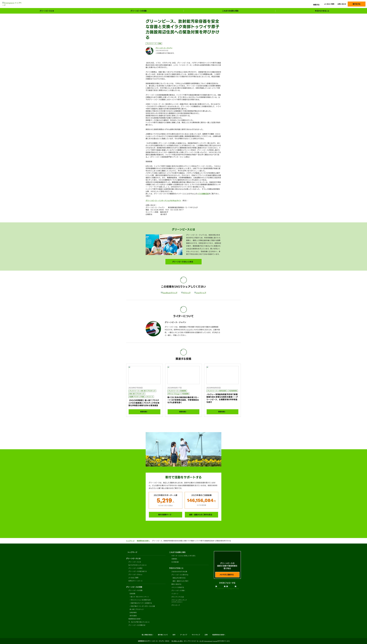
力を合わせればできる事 (179, 571)
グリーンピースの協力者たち (137, 571)
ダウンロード (175, 605)
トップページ (130, 540)
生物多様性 (133, 612)
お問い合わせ (342, 4)
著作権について (163, 634)
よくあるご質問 (329, 4)
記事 (206, 634)
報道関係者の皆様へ (143, 540)
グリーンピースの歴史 (135, 568)
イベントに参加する (177, 587)
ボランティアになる (177, 596)
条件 (174, 634)
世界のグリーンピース (135, 581)
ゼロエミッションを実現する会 (141, 600)
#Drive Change (174, 393)
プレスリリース (151, 43)
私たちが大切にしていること (137, 565)
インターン (174, 593)
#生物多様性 (233, 390)
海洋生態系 (222, 390)
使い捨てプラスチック (148, 390)
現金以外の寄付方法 (179, 578)
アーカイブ (183, 634)
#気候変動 (185, 393)
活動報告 (174, 559)
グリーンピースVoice (135, 574)
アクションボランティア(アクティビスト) (179, 601)
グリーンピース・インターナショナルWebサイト (163, 200)
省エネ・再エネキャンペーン (140, 596)
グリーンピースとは (134, 562)
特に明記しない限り (177, 641)
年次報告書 (175, 562)
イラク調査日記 (203, 193)
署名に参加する (176, 584)
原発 (159, 43)
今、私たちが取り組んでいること (139, 622)
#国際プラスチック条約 (136, 396)
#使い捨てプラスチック (136, 393)
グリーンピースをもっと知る (182, 261)
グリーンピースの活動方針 (136, 625)
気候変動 (183, 390)
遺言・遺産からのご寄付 (180, 581)
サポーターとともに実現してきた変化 (183, 555)
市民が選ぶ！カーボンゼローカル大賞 (143, 606)
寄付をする (357, 4)
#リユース (150, 396)
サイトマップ (196, 634)
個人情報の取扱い (147, 634)
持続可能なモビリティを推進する (141, 603)
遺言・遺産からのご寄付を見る (200, 514)
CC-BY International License (208, 641)
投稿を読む (143, 411)
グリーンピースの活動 (135, 590)
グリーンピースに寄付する (179, 574)
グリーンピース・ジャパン (164, 48)
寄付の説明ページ (164, 514)
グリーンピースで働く (178, 590)
